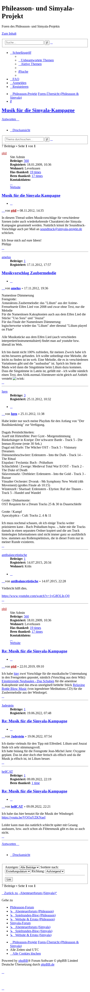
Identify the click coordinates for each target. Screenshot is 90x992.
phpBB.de (47, 964)
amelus (6, 257)
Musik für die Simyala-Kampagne (38, 110)
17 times (37, 176)
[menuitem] (36, 60)
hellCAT (7, 771)
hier (16, 673)
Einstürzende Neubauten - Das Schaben (28, 681)
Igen (5, 391)
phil (4, 153)
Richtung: (38, 871)
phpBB (23, 960)
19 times (35, 172)
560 (26, 161)
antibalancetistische (14, 555)
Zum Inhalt (9, 33)
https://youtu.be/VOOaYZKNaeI (23, 817)
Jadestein (8, 705)
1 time (36, 783)
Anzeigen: (12, 867)
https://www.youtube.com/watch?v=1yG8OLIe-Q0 (35, 596)
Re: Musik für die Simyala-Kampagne (34, 651)
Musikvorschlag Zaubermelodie (29, 273)
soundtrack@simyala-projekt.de (61, 229)
